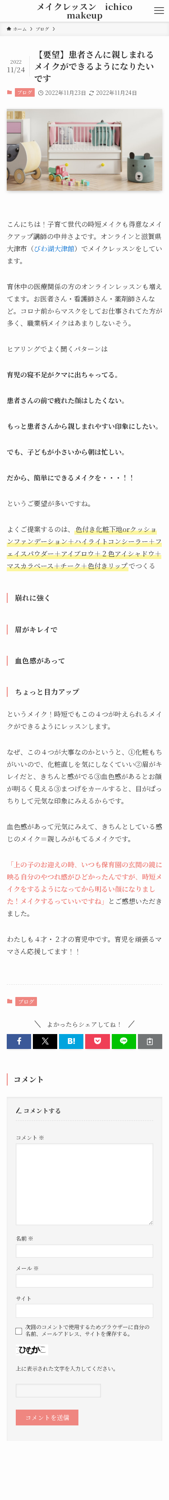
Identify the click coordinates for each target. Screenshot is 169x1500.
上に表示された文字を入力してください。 (67, 1368)
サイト (24, 1298)
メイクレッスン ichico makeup (84, 10)
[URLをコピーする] (150, 1041)
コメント (30, 1137)
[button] (19, 1041)
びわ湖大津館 (54, 248)
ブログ (24, 92)
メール (27, 1268)
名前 (24, 1238)
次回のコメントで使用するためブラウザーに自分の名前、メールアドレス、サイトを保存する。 (87, 1330)
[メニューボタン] (159, 11)
